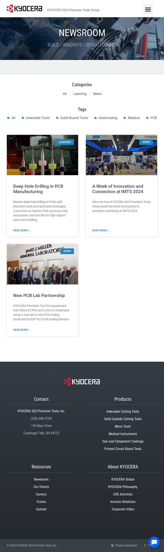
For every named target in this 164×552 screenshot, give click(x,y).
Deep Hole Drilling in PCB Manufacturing (38, 189)
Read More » (21, 230)
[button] (148, 9)
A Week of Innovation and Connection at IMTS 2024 (117, 189)
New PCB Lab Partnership (39, 295)
